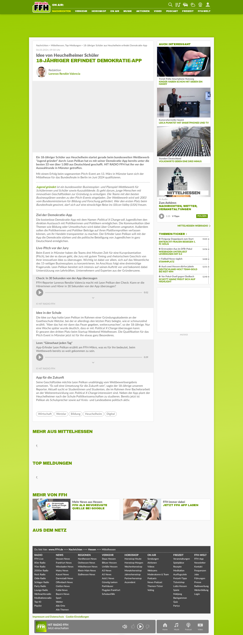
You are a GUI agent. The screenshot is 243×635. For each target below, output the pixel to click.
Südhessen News (86, 574)
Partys (176, 606)
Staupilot (185, 3)
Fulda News (62, 590)
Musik (127, 11)
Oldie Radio (40, 578)
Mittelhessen (57, 45)
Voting (150, 590)
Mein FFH (207, 3)
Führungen (199, 578)
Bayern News (62, 594)
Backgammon (180, 598)
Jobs (196, 574)
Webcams (152, 571)
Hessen (92, 549)
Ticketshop (178, 582)
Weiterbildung (201, 590)
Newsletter (200, 563)
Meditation (178, 571)
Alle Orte (60, 606)
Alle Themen (62, 610)
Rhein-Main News (87, 571)
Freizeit (187, 11)
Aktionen (143, 11)
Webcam (200, 3)
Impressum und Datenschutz (48, 617)
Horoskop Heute (133, 559)
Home (165, 630)
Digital (111, 414)
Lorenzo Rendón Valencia (64, 73)
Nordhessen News (87, 559)
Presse (197, 582)
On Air (114, 11)
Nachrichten (61, 11)
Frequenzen (200, 571)
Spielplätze (178, 563)
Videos (150, 567)
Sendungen (153, 559)
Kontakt (198, 567)
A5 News (106, 574)
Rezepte (177, 567)
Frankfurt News (64, 563)
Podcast (172, 11)
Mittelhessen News (87, 567)
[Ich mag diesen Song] (133, 626)
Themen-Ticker (172, 234)
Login (197, 594)
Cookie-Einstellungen (77, 617)
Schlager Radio (41, 582)
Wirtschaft (45, 414)
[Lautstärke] (125, 626)
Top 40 (37, 602)
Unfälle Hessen (109, 567)
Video (158, 11)
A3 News (106, 571)
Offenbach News (64, 582)
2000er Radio (41, 571)
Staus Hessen (109, 559)
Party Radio (40, 586)
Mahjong (177, 594)
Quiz (175, 602)
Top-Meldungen (73, 45)
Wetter (193, 3)
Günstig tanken (109, 582)
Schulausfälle (108, 594)
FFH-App (199, 559)
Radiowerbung (201, 586)
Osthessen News (86, 563)
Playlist (178, 3)
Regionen (84, 555)
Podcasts (152, 578)
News (59, 555)
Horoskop (99, 11)
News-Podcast (154, 582)
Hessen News (63, 559)
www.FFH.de (56, 549)
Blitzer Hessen (109, 563)
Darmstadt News (64, 578)
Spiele (176, 590)
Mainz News (62, 571)
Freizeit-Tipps (180, 578)
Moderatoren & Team (158, 574)
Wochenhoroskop (133, 567)
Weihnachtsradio (42, 594)
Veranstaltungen (181, 559)
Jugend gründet (46, 187)
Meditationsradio (42, 598)
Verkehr (81, 11)
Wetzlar (61, 414)
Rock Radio (39, 574)
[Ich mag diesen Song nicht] (147, 626)
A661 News (108, 578)
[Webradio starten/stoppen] (140, 626)
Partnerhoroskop (133, 578)
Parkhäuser (107, 586)
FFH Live (38, 559)
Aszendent (130, 582)
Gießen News (63, 586)
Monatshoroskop (133, 571)
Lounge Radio (41, 590)
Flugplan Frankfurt (111, 590)
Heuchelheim (93, 414)
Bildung (75, 414)
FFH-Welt (204, 11)
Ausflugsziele (180, 574)
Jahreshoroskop (133, 574)
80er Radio (39, 563)
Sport (58, 598)
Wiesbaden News (64, 567)
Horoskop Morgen (134, 563)
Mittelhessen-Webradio (193, 226)
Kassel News (62, 574)
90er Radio (39, 567)
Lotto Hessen (180, 586)
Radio (38, 555)
